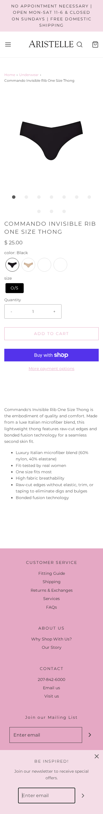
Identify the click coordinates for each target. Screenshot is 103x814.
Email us (51, 687)
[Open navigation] (8, 44)
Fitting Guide (51, 573)
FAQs (51, 607)
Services (51, 598)
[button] (51, 139)
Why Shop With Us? (51, 639)
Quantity (12, 300)
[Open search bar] (79, 44)
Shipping (52, 581)
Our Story (52, 647)
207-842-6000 (51, 679)
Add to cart (51, 333)
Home (9, 75)
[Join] (90, 735)
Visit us (51, 696)
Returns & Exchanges (52, 590)
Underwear (29, 75)
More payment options (51, 368)
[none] (12, 265)
